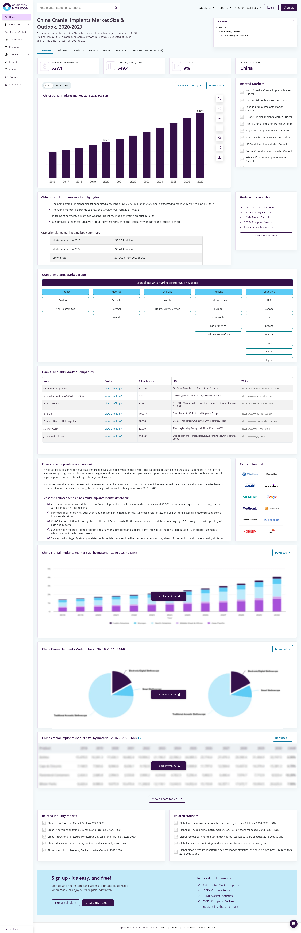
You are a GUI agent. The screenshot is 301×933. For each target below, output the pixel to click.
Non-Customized (65, 308)
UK (269, 317)
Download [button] (215, 85)
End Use (167, 291)
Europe (218, 308)
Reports (223, 8)
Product (65, 291)
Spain (269, 351)
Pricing (239, 8)
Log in (271, 7)
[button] (223, 27)
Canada (269, 308)
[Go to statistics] (139, 738)
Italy (269, 343)
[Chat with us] (294, 924)
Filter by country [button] (188, 85)
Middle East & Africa (218, 334)
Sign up (289, 7)
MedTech (223, 27)
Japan (269, 360)
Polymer (116, 308)
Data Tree (221, 21)
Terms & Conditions (207, 927)
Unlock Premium (166, 596)
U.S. (269, 300)
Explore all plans (65, 903)
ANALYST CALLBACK (266, 235)
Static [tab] (48, 85)
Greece (269, 326)
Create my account (98, 903)
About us (174, 927)
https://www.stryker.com (255, 428)
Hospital (167, 300)
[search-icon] (116, 8)
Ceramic (116, 300)
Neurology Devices (231, 31)
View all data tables (165, 799)
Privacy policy (188, 927)
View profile (112, 388)
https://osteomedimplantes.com (260, 388)
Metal (116, 317)
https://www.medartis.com (256, 396)
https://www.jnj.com (253, 436)
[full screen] (219, 98)
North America (218, 300)
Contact (163, 927)
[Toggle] (216, 27)
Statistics (205, 8)
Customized (65, 300)
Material (116, 291)
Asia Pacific (218, 317)
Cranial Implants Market (236, 35)
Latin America (218, 326)
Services (252, 8)
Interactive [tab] (62, 85)
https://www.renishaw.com (257, 403)
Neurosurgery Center (167, 308)
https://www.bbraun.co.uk (256, 413)
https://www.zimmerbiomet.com (260, 421)
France (269, 334)
